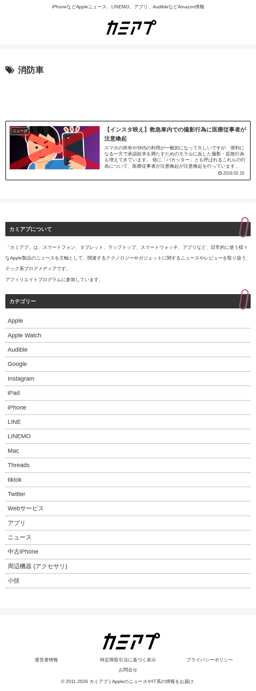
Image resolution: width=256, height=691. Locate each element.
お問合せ (128, 669)
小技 (14, 580)
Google (17, 364)
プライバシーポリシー (209, 659)
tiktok (15, 479)
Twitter (16, 494)
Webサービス (26, 508)
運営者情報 (46, 659)
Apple (15, 320)
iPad (14, 393)
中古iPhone (23, 551)
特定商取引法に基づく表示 (128, 659)
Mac (13, 450)
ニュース (20, 537)
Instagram (21, 378)
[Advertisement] (128, 96)
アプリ (17, 523)
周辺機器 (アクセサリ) (37, 566)
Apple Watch (24, 335)
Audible (18, 349)
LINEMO (19, 436)
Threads (19, 465)
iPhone (17, 407)
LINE (14, 422)
